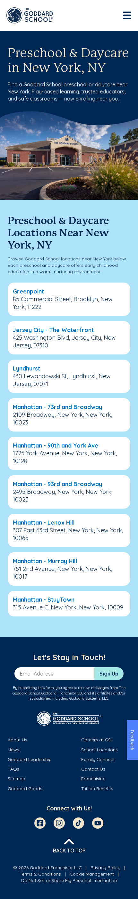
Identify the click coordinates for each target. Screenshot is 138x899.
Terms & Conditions (40, 874)
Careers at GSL (97, 740)
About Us (17, 740)
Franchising (93, 778)
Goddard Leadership (30, 759)
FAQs (13, 769)
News (13, 750)
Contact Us (93, 769)
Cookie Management (92, 874)
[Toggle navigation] (128, 15)
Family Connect (98, 759)
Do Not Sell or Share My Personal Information (69, 880)
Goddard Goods (25, 788)
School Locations (99, 750)
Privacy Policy (105, 867)
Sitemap (16, 778)
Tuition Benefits (97, 788)
